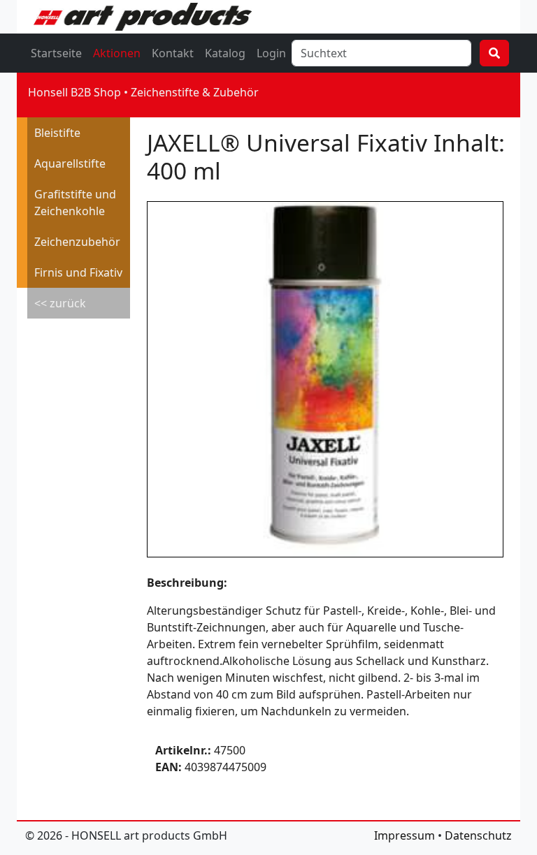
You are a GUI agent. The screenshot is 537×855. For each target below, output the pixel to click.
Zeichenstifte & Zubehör (195, 92)
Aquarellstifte (70, 163)
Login (271, 53)
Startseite (56, 53)
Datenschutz (478, 835)
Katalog (225, 53)
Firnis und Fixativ (78, 272)
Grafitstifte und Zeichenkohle (75, 203)
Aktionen (117, 53)
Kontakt (173, 53)
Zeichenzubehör (77, 241)
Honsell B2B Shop (74, 92)
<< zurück (60, 303)
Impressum (404, 835)
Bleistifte (57, 132)
